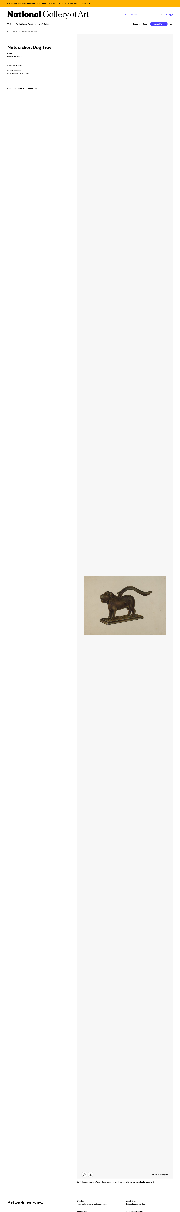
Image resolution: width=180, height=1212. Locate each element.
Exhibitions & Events (25, 24)
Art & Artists (44, 24)
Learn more (86, 3)
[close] (172, 3)
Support (136, 24)
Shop (145, 24)
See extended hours (147, 15)
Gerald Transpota (14, 70)
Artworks (16, 31)
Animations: (162, 15)
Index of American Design (137, 1204)
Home (9, 31)
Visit (9, 24)
